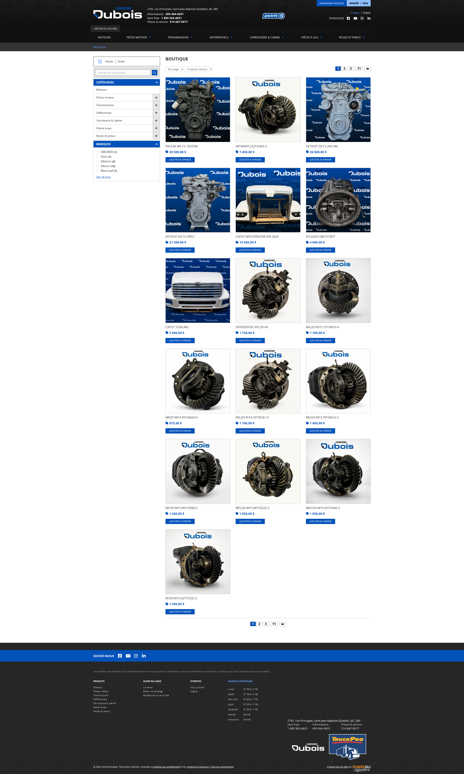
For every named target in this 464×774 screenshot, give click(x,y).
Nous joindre (197, 687)
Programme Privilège (331, 3)
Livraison (148, 687)
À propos (196, 681)
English (367, 12)
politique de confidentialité (166, 766)
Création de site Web (337, 766)
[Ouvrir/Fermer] (156, 97)
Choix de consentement (222, 766)
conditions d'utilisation (198, 766)
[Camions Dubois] (117, 12)
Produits (99, 681)
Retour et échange (153, 691)
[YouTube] (355, 18)
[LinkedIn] (369, 18)
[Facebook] (348, 18)
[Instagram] (362, 18)
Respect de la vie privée (156, 695)
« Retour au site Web (105, 28)
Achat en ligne (152, 681)
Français (354, 12)
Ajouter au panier (180, 159)
